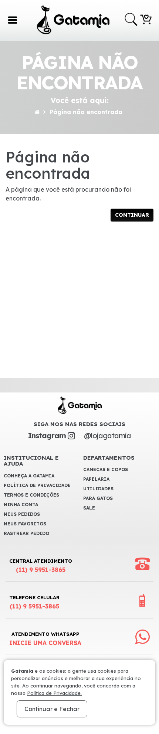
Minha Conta (21, 504)
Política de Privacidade (37, 485)
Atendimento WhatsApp (45, 638)
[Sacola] (146, 19)
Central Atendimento (40, 565)
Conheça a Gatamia (29, 476)
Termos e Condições (31, 495)
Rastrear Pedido (26, 533)
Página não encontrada (86, 112)
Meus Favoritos (25, 524)
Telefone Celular (34, 602)
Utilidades (98, 488)
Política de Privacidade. (54, 693)
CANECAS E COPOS (105, 469)
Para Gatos (98, 498)
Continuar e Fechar (52, 709)
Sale (89, 508)
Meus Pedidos (22, 514)
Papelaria (96, 479)
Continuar (132, 215)
